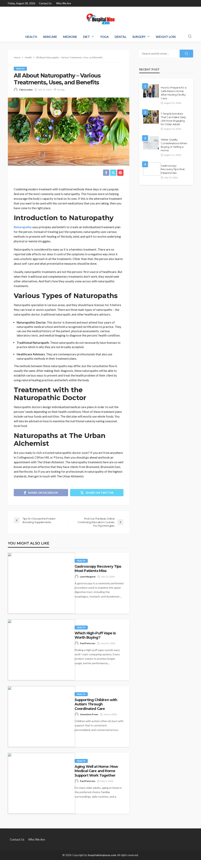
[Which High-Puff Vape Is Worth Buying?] (41, 649)
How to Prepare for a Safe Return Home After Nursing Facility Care (173, 93)
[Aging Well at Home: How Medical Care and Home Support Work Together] (41, 783)
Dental (120, 36)
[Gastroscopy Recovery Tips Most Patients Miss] (41, 583)
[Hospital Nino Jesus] (100, 19)
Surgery (139, 36)
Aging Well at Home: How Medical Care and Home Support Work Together (96, 770)
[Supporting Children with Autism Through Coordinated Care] (41, 716)
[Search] (189, 36)
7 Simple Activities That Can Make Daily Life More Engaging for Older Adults (173, 119)
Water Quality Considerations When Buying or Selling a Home (174, 145)
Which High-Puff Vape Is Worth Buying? (95, 635)
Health (31, 36)
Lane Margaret (88, 576)
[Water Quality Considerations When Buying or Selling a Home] (151, 143)
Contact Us (45, 3)
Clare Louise (26, 89)
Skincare (50, 36)
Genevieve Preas (89, 714)
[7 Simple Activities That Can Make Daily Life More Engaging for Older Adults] (151, 117)
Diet (86, 36)
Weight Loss (166, 36)
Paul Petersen (87, 643)
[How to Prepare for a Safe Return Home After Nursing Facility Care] (151, 91)
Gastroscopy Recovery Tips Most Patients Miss (98, 568)
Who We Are (63, 3)
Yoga (104, 36)
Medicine (70, 36)
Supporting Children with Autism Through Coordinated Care (96, 704)
